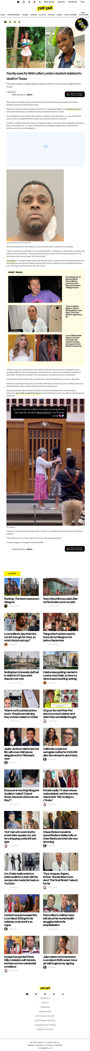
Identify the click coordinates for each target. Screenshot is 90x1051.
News (3, 14)
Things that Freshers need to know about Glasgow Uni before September (59, 637)
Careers (45, 1007)
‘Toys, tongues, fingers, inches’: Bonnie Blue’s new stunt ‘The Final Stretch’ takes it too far (74, 311)
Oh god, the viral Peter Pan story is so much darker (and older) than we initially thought (59, 714)
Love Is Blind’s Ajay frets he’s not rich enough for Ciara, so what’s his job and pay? (20, 637)
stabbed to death (73, 109)
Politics (42, 14)
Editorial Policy (45, 1016)
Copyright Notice (45, 1020)
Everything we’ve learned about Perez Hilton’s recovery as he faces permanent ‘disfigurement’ (73, 282)
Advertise (72, 2)
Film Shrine (84, 14)
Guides (59, 14)
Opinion (51, 14)
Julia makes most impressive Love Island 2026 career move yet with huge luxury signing (60, 960)
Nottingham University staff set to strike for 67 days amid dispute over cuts (21, 675)
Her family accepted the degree (28, 393)
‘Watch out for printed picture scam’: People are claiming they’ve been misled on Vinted (21, 714)
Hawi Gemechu (19, 95)
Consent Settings (45, 1025)
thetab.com (41, 1042)
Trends (25, 14)
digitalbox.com (47, 1048)
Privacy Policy (45, 1029)
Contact (61, 2)
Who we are (49, 2)
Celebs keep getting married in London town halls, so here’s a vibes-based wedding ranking (60, 675)
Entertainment (13, 14)
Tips (82, 2)
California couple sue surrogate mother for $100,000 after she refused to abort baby (60, 752)
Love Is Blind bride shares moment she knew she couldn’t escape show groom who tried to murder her (74, 340)
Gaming (33, 14)
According (10, 261)
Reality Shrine (71, 14)
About (45, 1003)
